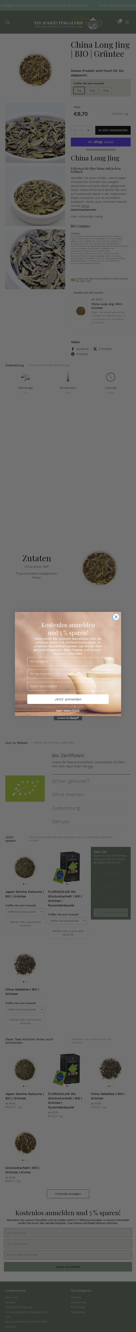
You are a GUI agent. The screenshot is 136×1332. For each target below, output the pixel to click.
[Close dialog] (116, 616)
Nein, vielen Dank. (68, 711)
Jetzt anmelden (68, 699)
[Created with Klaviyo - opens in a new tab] (68, 718)
